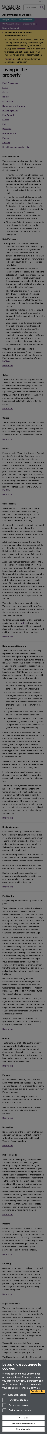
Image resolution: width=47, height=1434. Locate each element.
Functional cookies (18, 1400)
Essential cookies (17, 1395)
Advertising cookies (18, 1405)
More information (23, 1429)
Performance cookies (19, 1410)
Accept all (23, 1418)
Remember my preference (23, 1423)
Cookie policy (38, 1391)
